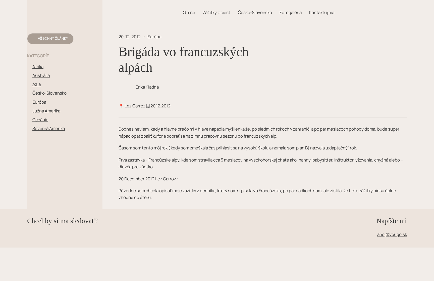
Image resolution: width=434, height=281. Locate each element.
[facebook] (31, 229)
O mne (189, 12)
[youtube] (55, 229)
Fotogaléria (291, 12)
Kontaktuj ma (321, 12)
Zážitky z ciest (216, 12)
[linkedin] (47, 229)
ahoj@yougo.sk (392, 234)
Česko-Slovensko (255, 12)
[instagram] (39, 229)
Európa (154, 36)
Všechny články (53, 38)
